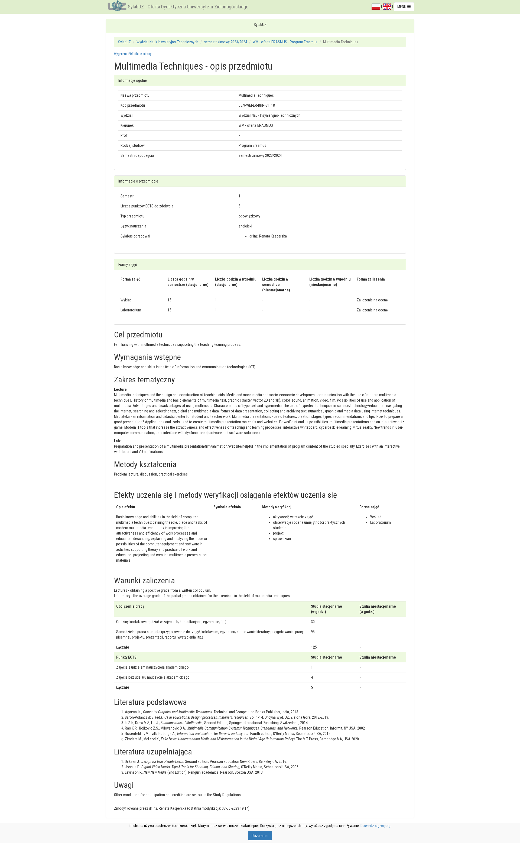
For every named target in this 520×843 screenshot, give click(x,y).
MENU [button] (402, 7)
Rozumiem (260, 836)
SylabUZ (124, 42)
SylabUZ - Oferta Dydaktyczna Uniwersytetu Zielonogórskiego (188, 6)
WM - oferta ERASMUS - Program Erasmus (285, 42)
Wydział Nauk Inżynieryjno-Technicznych (167, 42)
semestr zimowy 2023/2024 (225, 42)
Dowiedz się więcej (375, 826)
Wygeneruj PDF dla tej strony (132, 54)
